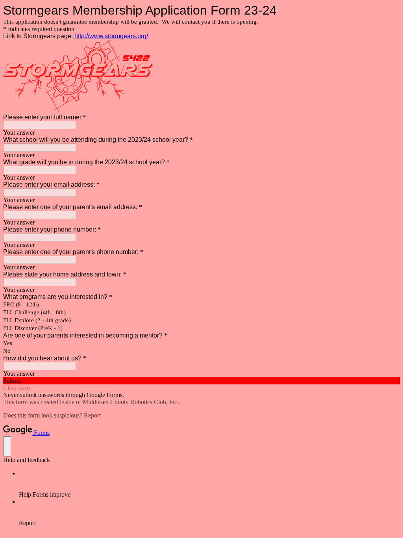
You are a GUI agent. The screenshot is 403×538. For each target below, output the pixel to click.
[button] (201, 380)
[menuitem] (209, 484)
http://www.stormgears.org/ (111, 36)
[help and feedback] (7, 446)
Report (92, 415)
